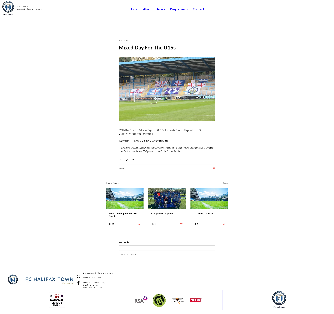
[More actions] (213, 40)
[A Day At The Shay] (209, 198)
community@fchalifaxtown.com (29, 9)
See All (225, 183)
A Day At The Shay (203, 213)
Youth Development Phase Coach (123, 215)
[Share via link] (133, 160)
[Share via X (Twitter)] (126, 160)
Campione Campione (162, 213)
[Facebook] (78, 282)
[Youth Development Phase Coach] (125, 198)
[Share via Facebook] (120, 160)
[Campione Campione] (167, 198)
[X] (78, 276)
